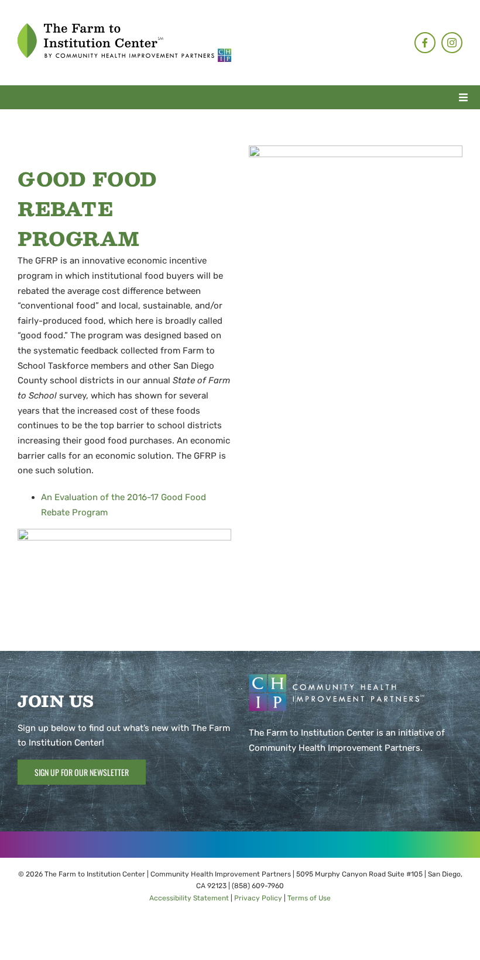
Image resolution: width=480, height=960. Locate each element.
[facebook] (425, 42)
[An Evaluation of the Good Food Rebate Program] (355, 149)
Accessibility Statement (189, 898)
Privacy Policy (258, 898)
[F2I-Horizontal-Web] (124, 27)
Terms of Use (309, 898)
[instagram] (451, 42)
